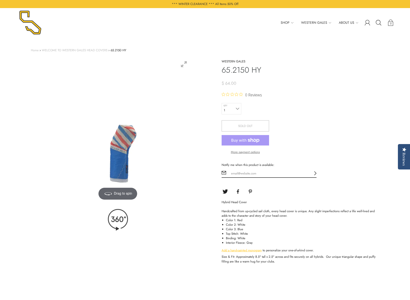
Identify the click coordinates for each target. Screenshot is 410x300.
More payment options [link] (245, 152)
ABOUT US (346, 22)
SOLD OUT (245, 126)
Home (35, 50)
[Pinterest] (250, 191)
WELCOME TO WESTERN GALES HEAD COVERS (74, 50)
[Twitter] (225, 191)
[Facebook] (238, 191)
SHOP (285, 22)
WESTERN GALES (314, 22)
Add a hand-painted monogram (242, 250)
